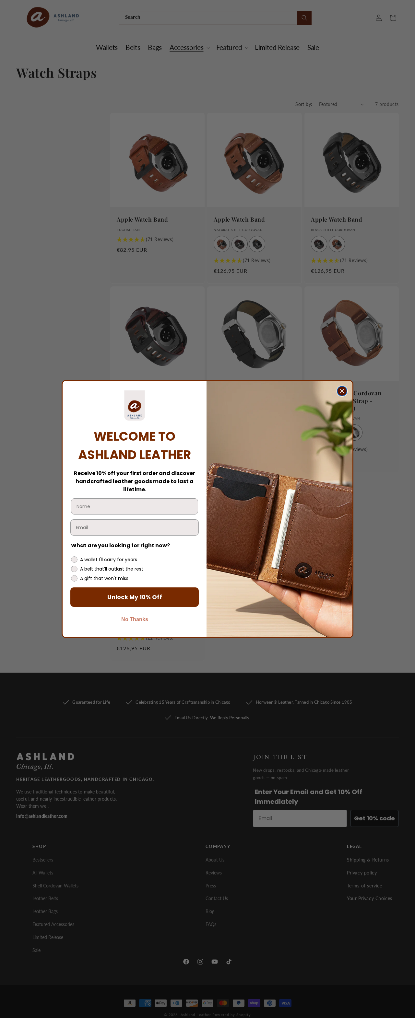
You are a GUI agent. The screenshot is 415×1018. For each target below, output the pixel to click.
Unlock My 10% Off (134, 597)
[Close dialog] (342, 391)
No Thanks (134, 619)
